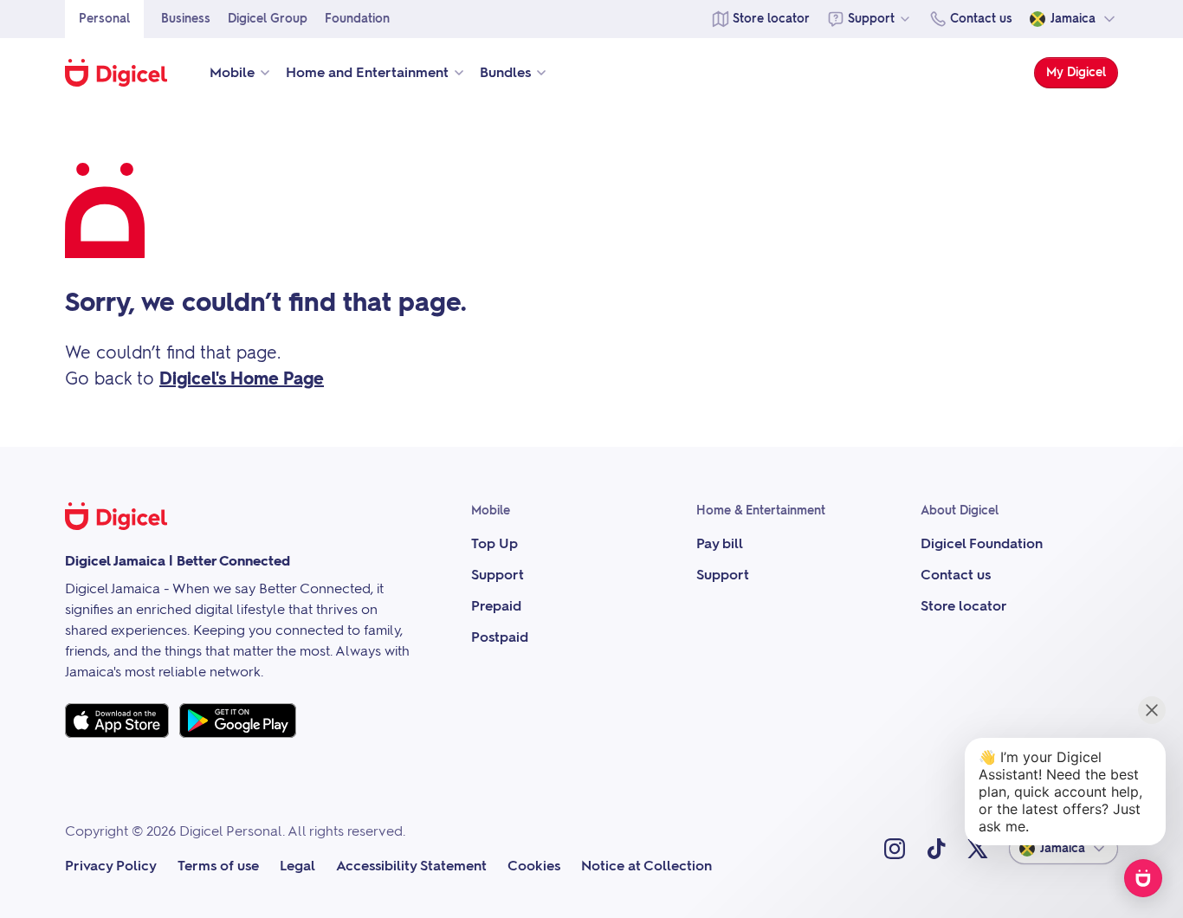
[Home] (125, 73)
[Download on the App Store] (117, 720)
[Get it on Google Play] (237, 720)
